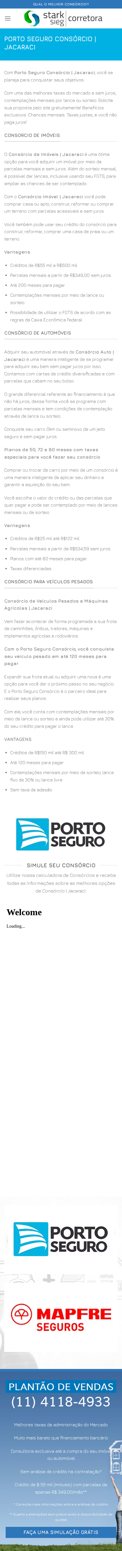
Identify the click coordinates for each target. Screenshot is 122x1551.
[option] (61, 293)
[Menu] (7, 18)
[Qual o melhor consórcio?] (63, 18)
